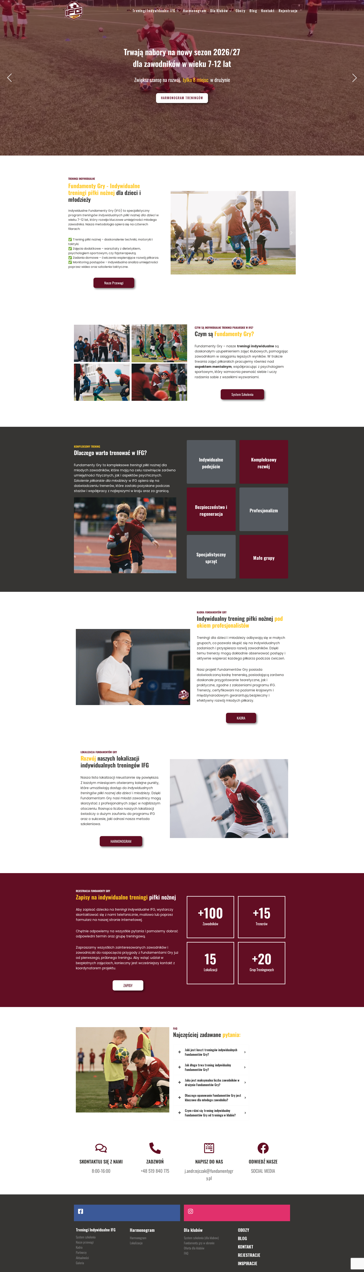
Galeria (80, 1262)
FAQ (186, 1253)
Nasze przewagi (85, 1242)
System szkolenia (86, 1237)
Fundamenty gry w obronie (199, 1243)
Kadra (79, 1247)
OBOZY (243, 1230)
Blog (253, 10)
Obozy (241, 10)
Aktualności (82, 1257)
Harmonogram (194, 10)
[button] (175, 232)
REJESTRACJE (249, 1255)
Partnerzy (81, 1252)
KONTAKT (245, 1247)
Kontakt (268, 10)
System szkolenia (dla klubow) (201, 1237)
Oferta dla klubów (194, 1248)
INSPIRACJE (247, 1263)
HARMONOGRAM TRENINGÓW (182, 98)
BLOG (242, 1238)
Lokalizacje (136, 1243)
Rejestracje (288, 10)
